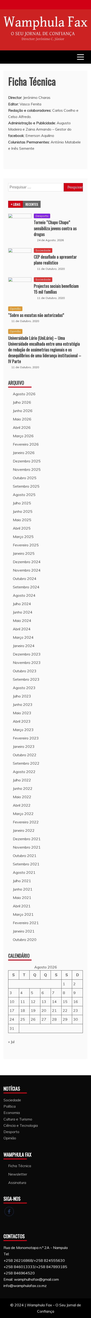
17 (12, 1010)
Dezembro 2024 (27, 561)
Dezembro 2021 (27, 838)
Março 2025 (23, 536)
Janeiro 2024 (24, 645)
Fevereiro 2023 (26, 738)
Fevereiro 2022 (26, 822)
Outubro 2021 (24, 855)
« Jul (11, 1041)
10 (12, 1001)
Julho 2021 (22, 880)
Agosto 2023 (24, 687)
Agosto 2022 (24, 771)
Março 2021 (23, 914)
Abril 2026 (22, 427)
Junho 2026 (22, 410)
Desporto (42, 216)
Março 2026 (23, 436)
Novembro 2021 (27, 847)
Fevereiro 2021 (26, 922)
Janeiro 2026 (24, 452)
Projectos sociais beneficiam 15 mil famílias (56, 289)
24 (12, 1019)
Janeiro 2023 (24, 746)
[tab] (15, 204)
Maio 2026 (22, 419)
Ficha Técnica (19, 1165)
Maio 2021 (22, 897)
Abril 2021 (22, 906)
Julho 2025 (22, 503)
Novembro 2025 (27, 469)
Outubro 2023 (24, 671)
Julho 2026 (22, 402)
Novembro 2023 (27, 662)
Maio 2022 (22, 796)
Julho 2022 (22, 780)
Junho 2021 (22, 889)
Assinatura (17, 1182)
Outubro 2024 (24, 578)
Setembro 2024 (26, 587)
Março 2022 (23, 813)
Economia (12, 1112)
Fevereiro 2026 (26, 444)
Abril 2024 (22, 629)
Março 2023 (23, 729)
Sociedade (43, 250)
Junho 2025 (22, 511)
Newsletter (17, 1174)
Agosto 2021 (24, 872)
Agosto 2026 (24, 394)
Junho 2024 (22, 612)
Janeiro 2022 (24, 830)
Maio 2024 (22, 620)
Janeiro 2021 (24, 931)
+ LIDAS (15, 204)
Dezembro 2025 (27, 461)
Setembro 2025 (26, 486)
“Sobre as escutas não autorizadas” (36, 315)
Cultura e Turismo (18, 1119)
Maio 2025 (22, 519)
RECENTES (31, 204)
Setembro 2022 (26, 763)
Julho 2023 (22, 696)
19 (33, 1010)
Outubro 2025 (24, 477)
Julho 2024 (22, 603)
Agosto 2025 (24, 494)
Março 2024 (23, 637)
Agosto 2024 (24, 595)
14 (54, 1001)
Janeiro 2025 (24, 553)
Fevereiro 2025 (26, 545)
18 (22, 1010)
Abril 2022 (22, 805)
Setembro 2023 (26, 679)
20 (44, 1010)
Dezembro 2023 (27, 654)
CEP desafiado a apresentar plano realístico (55, 260)
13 (44, 1001)
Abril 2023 (22, 721)
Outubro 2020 (24, 939)
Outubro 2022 (24, 755)
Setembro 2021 (26, 864)
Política (10, 1106)
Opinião (15, 308)
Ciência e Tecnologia (21, 1125)
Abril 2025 (22, 528)
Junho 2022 (22, 788)
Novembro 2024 (27, 570)
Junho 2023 (22, 704)
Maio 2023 (22, 713)
